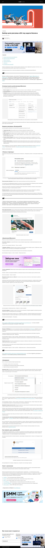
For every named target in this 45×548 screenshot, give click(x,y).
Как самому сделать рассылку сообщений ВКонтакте (14, 353)
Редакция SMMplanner (7, 536)
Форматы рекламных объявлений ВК (9, 58)
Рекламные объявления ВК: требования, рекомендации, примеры (26, 146)
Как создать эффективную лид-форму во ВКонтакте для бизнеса (17, 322)
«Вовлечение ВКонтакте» (7, 61)
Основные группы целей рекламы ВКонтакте (10, 57)
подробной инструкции (12, 426)
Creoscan (4, 478)
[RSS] (42, 2)
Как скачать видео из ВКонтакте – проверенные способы (8, 535)
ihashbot (4, 480)
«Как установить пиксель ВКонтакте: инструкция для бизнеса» (25, 398)
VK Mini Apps (32, 328)
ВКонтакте (18, 487)
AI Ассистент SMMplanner (7, 483)
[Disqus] (22, 518)
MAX (15, 487)
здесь (3, 80)
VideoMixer (5, 477)
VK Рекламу (11, 418)
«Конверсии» (5, 62)
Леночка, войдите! (6, 484)
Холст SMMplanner (6, 481)
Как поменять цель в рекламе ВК (8, 64)
